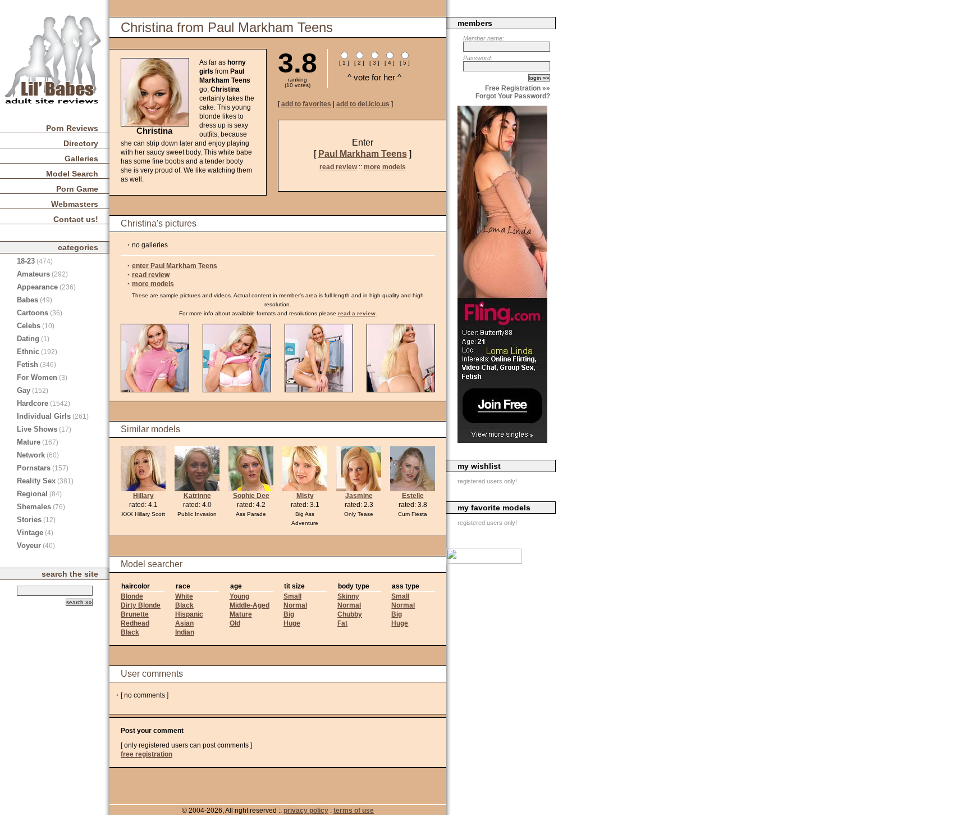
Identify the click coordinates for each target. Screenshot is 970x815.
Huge (291, 623)
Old (235, 623)
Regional (32, 494)
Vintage (30, 532)
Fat (342, 623)
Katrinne (197, 496)
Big (288, 614)
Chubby (349, 614)
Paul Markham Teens (362, 154)
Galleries (81, 158)
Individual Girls (44, 416)
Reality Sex (36, 481)
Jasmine (359, 496)
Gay (23, 390)
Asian (184, 623)
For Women (37, 377)
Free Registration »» (517, 88)
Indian (184, 632)
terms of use (353, 810)
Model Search (72, 173)
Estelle (413, 496)
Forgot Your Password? (512, 96)
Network (31, 455)
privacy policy (305, 810)
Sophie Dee (251, 496)
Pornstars (34, 468)
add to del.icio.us (363, 104)
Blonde (132, 596)
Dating (28, 338)
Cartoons (32, 313)
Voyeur (29, 545)
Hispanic (189, 614)
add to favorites (306, 104)
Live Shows (37, 429)
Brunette (135, 614)
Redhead (135, 623)
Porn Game (77, 188)
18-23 (26, 261)
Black (130, 632)
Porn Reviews (72, 128)
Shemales (34, 506)
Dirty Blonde (141, 605)
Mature (241, 614)
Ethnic (28, 351)
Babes (27, 300)
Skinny (348, 596)
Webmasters (74, 204)
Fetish (27, 364)
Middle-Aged (249, 605)
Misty (305, 496)
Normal (295, 605)
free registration (146, 754)
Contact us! (75, 219)
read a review (357, 313)
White (184, 596)
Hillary (143, 496)
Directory (80, 143)
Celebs (28, 326)
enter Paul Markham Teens (174, 266)
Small (292, 596)
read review (338, 167)
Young (239, 596)
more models (385, 167)
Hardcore (32, 403)
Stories (29, 519)
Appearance (37, 287)
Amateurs (33, 274)
